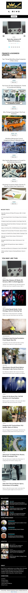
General (14, 37)
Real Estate (5, 365)
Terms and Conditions (6, 583)
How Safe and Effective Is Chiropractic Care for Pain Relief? (14, 248)
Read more (14, 82)
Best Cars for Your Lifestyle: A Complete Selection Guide (16, 546)
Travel (4, 452)
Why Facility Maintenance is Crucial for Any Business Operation (14, 161)
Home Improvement (6, 336)
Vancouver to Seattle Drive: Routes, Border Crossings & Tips (14, 233)
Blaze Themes (14, 591)
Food (16, 133)
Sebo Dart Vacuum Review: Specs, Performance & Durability (13, 484)
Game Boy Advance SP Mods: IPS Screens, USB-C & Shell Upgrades (14, 40)
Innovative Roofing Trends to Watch (16, 529)
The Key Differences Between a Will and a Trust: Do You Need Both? (17, 551)
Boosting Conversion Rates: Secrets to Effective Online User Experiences (14, 185)
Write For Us (4, 585)
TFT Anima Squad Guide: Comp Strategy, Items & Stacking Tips (12, 310)
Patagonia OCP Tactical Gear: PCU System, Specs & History (14, 230)
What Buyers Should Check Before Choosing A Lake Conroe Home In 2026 (13, 368)
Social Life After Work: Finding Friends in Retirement (18, 557)
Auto (11, 544)
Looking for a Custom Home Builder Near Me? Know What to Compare (18, 514)
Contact (3, 578)
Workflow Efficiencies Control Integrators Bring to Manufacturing (14, 139)
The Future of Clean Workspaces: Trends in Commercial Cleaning (14, 86)
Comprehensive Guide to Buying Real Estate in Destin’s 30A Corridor (18, 509)
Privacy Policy (4, 580)
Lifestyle (13, 544)
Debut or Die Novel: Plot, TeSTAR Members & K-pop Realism (14, 228)
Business (14, 80)
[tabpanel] (14, 34)
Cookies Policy (4, 582)
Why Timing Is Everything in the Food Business (14, 113)
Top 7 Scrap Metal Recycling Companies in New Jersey (14, 60)
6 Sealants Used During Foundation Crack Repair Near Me (13, 221)
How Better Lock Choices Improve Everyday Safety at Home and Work (16, 536)
